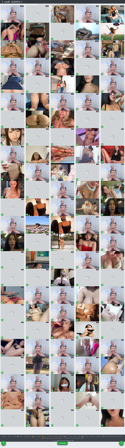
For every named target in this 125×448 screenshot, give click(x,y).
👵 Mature (34, 436)
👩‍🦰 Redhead (55, 436)
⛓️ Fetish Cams (114, 436)
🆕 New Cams (85, 436)
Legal (73, 440)
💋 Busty (70, 436)
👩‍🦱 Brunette (49, 436)
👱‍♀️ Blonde (44, 436)
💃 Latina (14, 436)
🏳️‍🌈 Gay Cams (91, 436)
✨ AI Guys (52, 438)
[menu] (3, 443)
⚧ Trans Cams (98, 436)
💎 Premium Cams (106, 436)
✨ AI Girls (120, 436)
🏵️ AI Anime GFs (45, 438)
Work (61, 440)
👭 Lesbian (75, 436)
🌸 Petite (65, 436)
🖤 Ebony (9, 436)
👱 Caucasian (19, 436)
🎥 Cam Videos (66, 438)
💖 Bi (80, 436)
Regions (58, 440)
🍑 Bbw (61, 436)
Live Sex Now (62, 443)
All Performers (68, 440)
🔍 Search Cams (80, 438)
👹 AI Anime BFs (58, 438)
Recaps (64, 440)
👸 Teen (39, 436)
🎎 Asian (4, 436)
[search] (121, 443)
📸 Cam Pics (73, 438)
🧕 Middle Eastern (27, 436)
